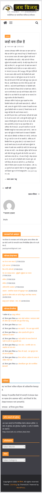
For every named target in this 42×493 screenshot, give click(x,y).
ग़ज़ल (19, 325)
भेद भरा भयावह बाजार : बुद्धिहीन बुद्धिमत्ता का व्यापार (17, 273)
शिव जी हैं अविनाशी (7, 269)
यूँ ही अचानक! (6, 265)
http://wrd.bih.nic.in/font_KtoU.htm (16, 432)
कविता (4, 279)
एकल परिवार (32, 194)
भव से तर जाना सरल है (9, 261)
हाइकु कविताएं (16, 314)
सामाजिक (7, 36)
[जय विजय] (5, 22)
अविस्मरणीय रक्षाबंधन (8, 287)
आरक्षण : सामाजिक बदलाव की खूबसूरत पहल (15, 291)
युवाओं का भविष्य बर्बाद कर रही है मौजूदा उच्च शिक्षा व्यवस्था (19, 295)
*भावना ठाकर (10, 47)
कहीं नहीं (8, 188)
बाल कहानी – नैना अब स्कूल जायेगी (28, 328)
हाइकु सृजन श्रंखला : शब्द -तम (11, 301)
